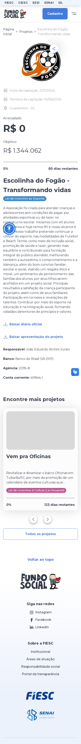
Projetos (25, 32)
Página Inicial (8, 31)
